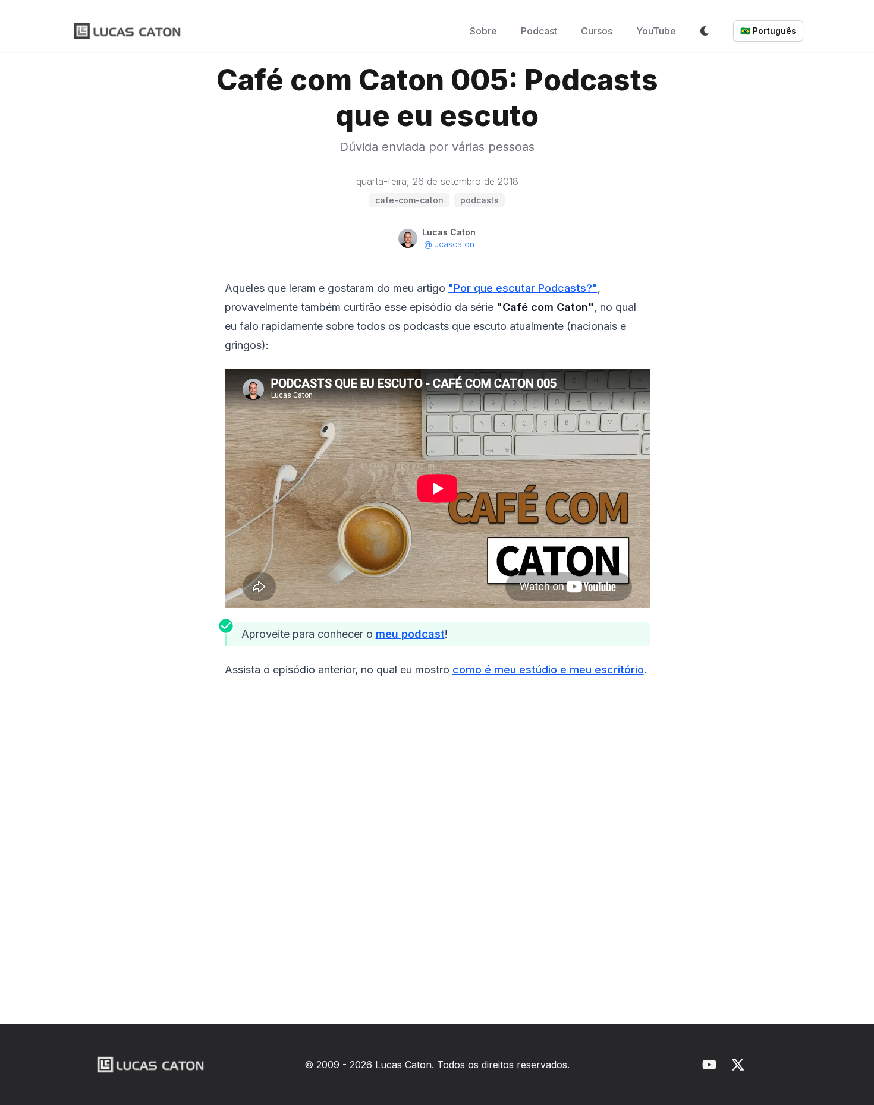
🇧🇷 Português (768, 31)
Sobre (483, 31)
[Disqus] (437, 856)
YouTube (656, 31)
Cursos (596, 31)
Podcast (539, 31)
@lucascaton (449, 244)
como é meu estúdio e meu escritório (548, 669)
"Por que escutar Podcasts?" (523, 288)
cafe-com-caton (409, 200)
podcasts (479, 200)
